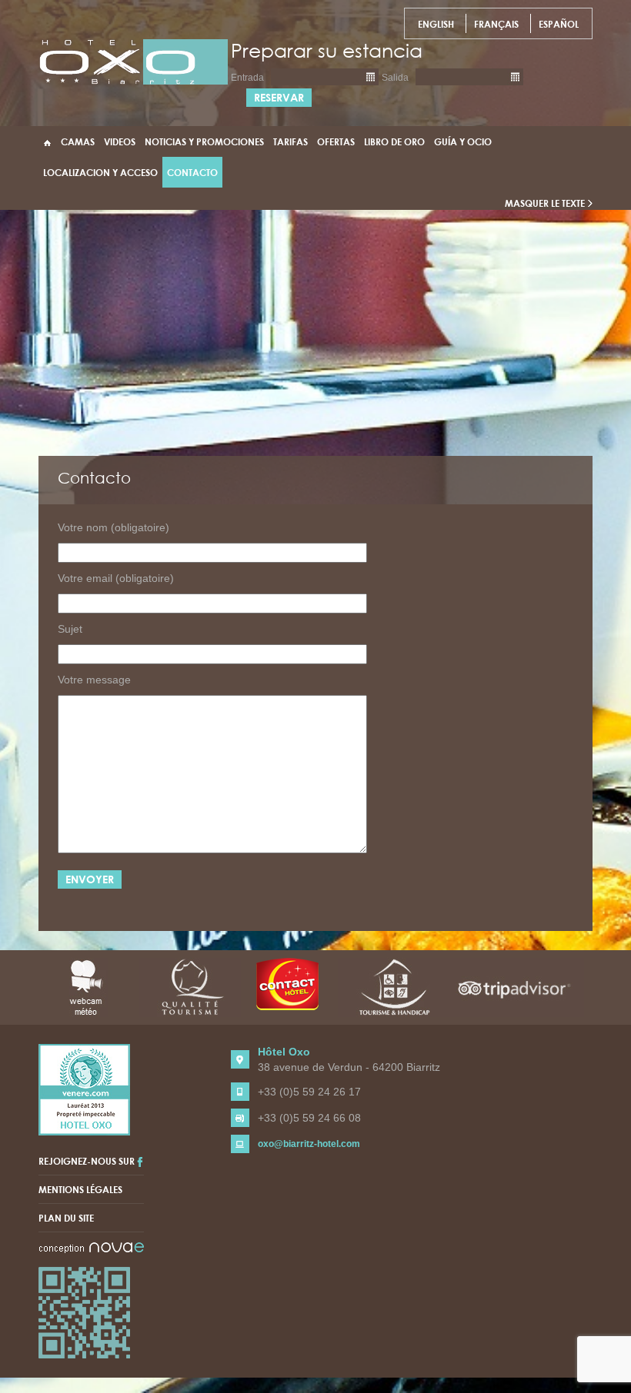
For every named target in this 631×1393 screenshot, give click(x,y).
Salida (395, 77)
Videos (119, 141)
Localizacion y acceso (100, 172)
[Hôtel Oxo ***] (133, 61)
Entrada (247, 77)
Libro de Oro (394, 141)
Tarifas (290, 141)
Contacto (192, 172)
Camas (78, 141)
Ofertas (336, 141)
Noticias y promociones (204, 141)
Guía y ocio (463, 141)
